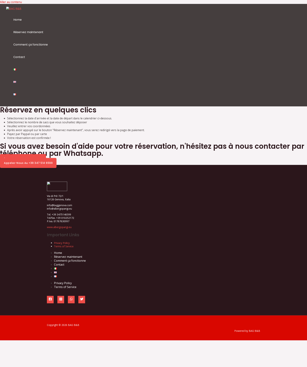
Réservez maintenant (28, 32)
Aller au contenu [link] (11, 2)
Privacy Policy (62, 243)
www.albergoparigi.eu (59, 227)
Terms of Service (64, 246)
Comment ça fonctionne (30, 45)
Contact (19, 57)
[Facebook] (50, 299)
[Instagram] (60, 299)
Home (17, 20)
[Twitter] (81, 299)
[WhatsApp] (71, 299)
